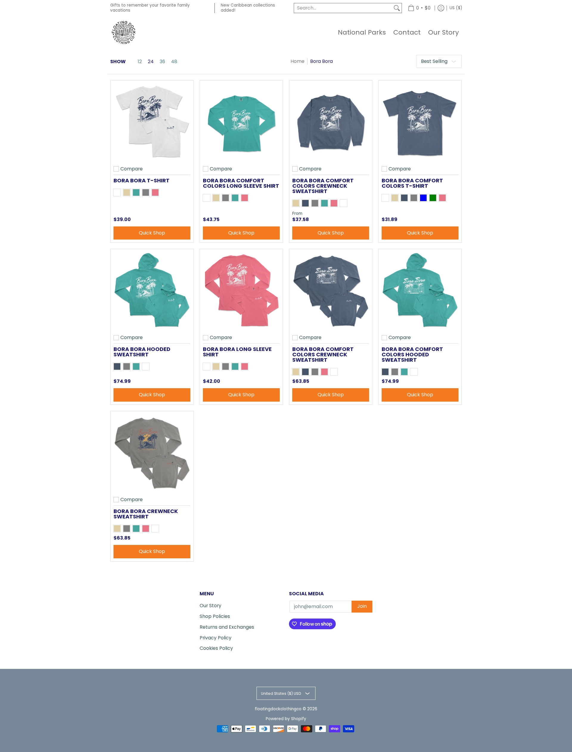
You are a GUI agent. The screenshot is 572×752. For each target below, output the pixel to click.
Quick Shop (152, 232)
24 (151, 61)
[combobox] (343, 8)
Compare (131, 169)
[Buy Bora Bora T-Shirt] (152, 121)
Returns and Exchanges (227, 627)
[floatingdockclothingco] (123, 32)
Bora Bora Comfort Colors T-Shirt (412, 183)
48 (174, 61)
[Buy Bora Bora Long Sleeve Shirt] (241, 290)
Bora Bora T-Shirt (142, 180)
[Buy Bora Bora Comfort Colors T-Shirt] (420, 121)
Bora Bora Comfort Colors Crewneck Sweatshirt (323, 186)
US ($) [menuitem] (456, 8)
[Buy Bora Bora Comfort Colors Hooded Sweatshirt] (420, 290)
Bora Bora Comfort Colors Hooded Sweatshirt (412, 354)
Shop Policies (215, 616)
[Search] (397, 8)
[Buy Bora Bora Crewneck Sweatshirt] (152, 452)
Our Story (210, 605)
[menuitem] (419, 8)
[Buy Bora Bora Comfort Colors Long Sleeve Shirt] (241, 121)
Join (362, 606)
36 (162, 61)
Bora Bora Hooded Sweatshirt (142, 351)
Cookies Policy (216, 648)
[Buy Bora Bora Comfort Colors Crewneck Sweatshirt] (330, 121)
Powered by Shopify (286, 719)
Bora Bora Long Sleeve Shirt (237, 351)
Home (297, 61)
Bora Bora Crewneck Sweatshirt (146, 513)
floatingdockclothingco (278, 709)
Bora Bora (321, 61)
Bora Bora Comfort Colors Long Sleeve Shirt (241, 183)
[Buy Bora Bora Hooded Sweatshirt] (152, 290)
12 (140, 61)
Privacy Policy (215, 637)
